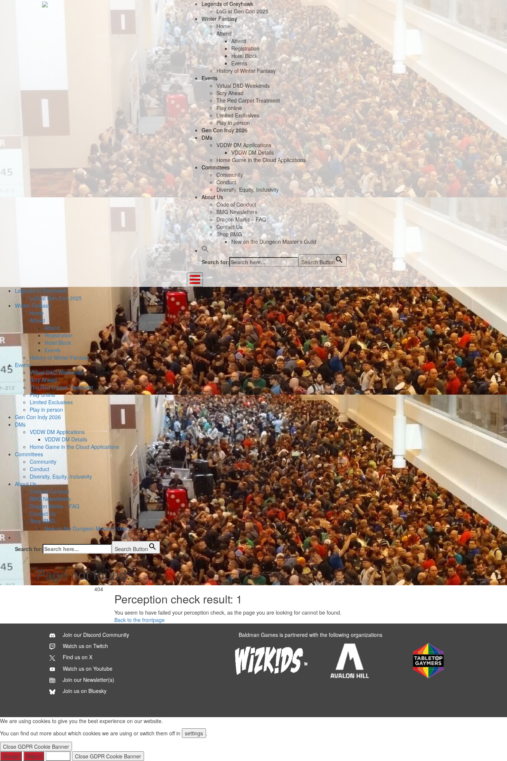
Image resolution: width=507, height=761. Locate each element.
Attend (224, 33)
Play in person (233, 122)
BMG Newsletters (236, 212)
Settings (58, 756)
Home (223, 26)
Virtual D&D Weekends (243, 85)
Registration (245, 48)
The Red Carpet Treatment (248, 100)
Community (229, 174)
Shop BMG (229, 234)
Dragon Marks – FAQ (241, 219)
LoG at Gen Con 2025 (242, 11)
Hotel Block (244, 55)
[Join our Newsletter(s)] (82, 679)
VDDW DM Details (252, 152)
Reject (33, 756)
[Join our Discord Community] (89, 634)
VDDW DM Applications (243, 145)
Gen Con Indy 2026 (225, 130)
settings (194, 733)
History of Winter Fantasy (246, 70)
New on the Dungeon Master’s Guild (273, 241)
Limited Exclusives (237, 115)
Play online (229, 107)
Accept (11, 756)
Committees (216, 167)
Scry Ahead (229, 93)
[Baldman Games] (45, 3)
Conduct (226, 182)
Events (239, 63)
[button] (205, 250)
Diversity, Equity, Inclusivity (247, 189)
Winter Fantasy (219, 18)
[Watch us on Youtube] (81, 668)
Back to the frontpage (139, 620)
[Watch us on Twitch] (78, 646)
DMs (207, 137)
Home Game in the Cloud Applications (261, 159)
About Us (212, 197)
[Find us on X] (71, 657)
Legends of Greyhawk (227, 3)
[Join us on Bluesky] (78, 690)
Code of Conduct (236, 204)
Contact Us (229, 226)
